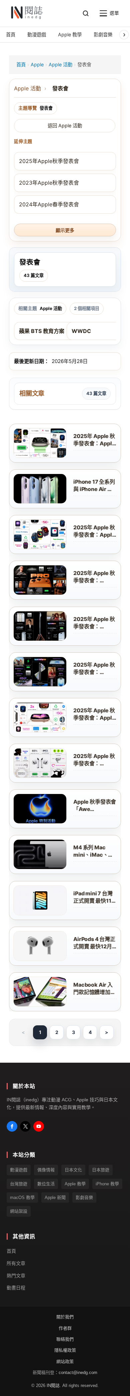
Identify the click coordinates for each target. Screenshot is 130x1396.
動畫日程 (16, 1288)
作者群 (65, 1328)
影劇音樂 (84, 1197)
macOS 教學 (22, 1197)
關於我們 (65, 1316)
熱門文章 (16, 1275)
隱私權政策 (65, 1350)
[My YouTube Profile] (38, 1126)
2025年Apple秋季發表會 (49, 161)
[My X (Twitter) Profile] (25, 1126)
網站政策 (65, 1361)
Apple (37, 64)
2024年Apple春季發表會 (49, 204)
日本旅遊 (100, 1169)
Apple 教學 (75, 1183)
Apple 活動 (60, 64)
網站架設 (18, 1211)
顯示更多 (65, 230)
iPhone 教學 (107, 1183)
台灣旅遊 (18, 1183)
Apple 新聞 (55, 1197)
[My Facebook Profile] (12, 1126)
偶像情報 (46, 1169)
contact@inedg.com (78, 1372)
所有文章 (16, 1263)
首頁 (21, 64)
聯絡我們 (65, 1339)
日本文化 (73, 1169)
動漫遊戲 (18, 1169)
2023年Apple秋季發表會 (49, 182)
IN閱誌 (53, 1385)
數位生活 (46, 1183)
